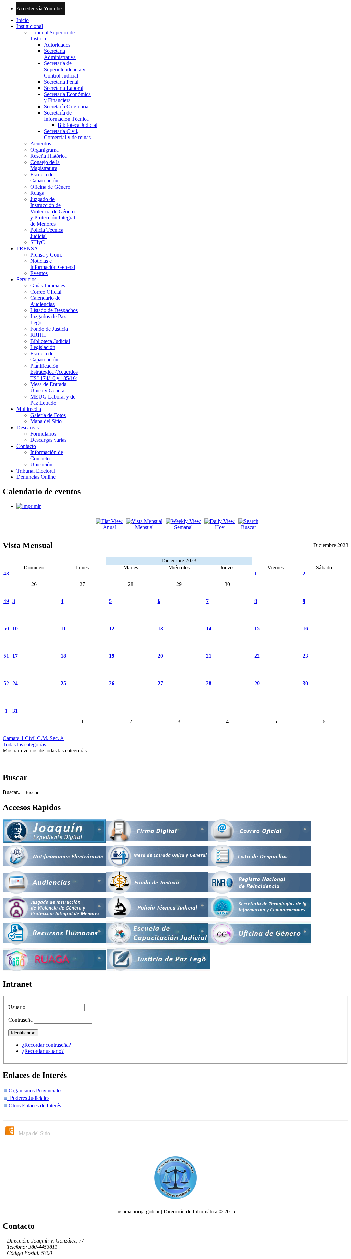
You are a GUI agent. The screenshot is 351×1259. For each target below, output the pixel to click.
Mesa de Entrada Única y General (48, 387)
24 (15, 683)
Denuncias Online (36, 477)
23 (305, 656)
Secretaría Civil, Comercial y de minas (67, 134)
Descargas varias (48, 440)
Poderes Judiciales (28, 1098)
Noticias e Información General (52, 264)
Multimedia (28, 409)
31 (15, 711)
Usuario (16, 1007)
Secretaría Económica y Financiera (67, 97)
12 (111, 628)
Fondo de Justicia (49, 329)
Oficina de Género (50, 187)
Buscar (248, 527)
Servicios (26, 279)
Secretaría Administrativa (60, 54)
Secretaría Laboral (63, 88)
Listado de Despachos (54, 310)
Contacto (26, 446)
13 (160, 628)
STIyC (37, 242)
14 (208, 628)
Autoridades (57, 45)
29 (257, 683)
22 (257, 656)
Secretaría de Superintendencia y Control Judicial (64, 69)
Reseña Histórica (48, 156)
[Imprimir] (28, 506)
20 (160, 656)
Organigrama (44, 150)
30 (305, 683)
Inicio (22, 20)
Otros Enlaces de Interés (34, 1105)
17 (15, 656)
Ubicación (41, 464)
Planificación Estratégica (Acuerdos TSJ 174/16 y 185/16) (54, 372)
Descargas (27, 427)
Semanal (183, 527)
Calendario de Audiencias (45, 301)
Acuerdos (40, 143)
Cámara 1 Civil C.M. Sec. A (33, 738)
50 (6, 628)
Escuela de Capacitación (44, 177)
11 (63, 628)
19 (111, 656)
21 (208, 656)
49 (6, 601)
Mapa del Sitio (46, 421)
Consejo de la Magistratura (45, 165)
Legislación (42, 347)
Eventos (39, 273)
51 (6, 656)
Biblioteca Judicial (77, 125)
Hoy (220, 527)
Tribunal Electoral (35, 471)
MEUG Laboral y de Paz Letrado (52, 400)
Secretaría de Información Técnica (66, 116)
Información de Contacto (46, 455)
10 (15, 628)
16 (305, 628)
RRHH (38, 335)
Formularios (43, 434)
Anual (109, 527)
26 (111, 683)
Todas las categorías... (26, 744)
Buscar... (12, 792)
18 (63, 656)
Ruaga (37, 193)
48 (6, 574)
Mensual (144, 527)
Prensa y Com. (46, 255)
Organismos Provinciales (34, 1090)
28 (208, 683)
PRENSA (27, 248)
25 (63, 683)
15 (257, 628)
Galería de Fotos (48, 415)
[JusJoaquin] (54, 841)
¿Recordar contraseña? (46, 1045)
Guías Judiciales (47, 285)
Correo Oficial (45, 292)
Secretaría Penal (61, 82)
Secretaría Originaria (66, 106)
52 (6, 683)
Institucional (29, 26)
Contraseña (20, 1020)
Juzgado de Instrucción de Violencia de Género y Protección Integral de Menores (52, 211)
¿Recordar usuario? (43, 1051)
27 (160, 683)
